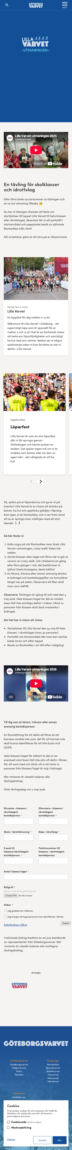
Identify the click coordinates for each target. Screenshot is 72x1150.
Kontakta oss (19, 1097)
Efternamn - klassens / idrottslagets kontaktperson (51, 812)
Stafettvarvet (53, 1071)
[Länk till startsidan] (36, 5)
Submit (65, 923)
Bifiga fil (8, 887)
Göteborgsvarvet (19, 1064)
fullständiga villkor (15, 925)
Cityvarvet (53, 1074)
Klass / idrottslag (48, 831)
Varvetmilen (53, 1064)
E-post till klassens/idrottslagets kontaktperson (16, 851)
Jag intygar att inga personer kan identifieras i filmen (36, 916)
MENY (64, 7)
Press (19, 1071)
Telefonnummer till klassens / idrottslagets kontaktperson (51, 851)
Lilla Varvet (53, 1081)
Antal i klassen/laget (15, 871)
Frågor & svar (19, 1067)
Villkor (7, 904)
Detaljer (11, 1139)
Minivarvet (53, 1078)
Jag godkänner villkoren (20, 910)
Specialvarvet (53, 1067)
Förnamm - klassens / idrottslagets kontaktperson (15, 812)
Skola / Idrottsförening (16, 831)
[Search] (6, 5)
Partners (19, 1074)
